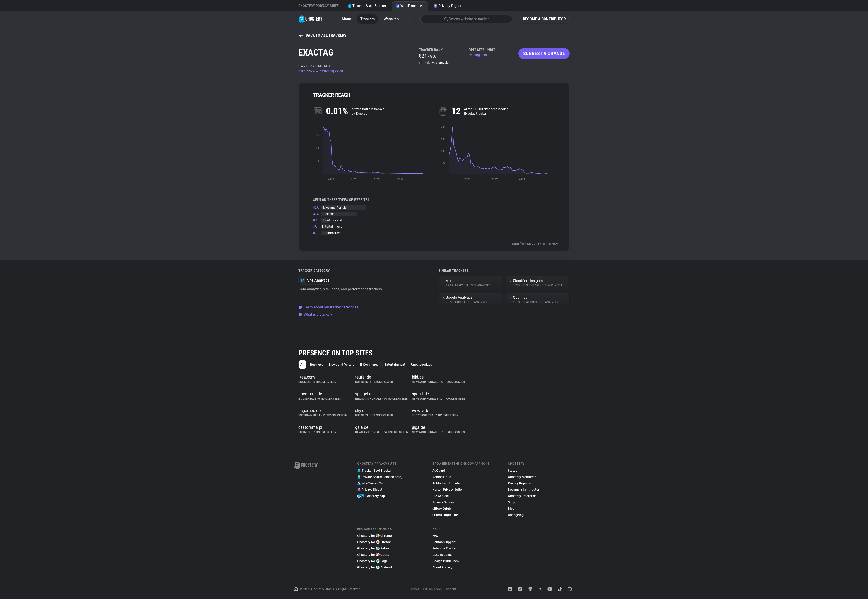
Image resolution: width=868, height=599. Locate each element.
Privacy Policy (432, 589)
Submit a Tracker (444, 548)
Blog (511, 508)
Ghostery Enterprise (522, 496)
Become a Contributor (544, 19)
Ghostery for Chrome (374, 535)
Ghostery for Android (374, 567)
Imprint (451, 589)
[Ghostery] (310, 19)
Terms (415, 589)
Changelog (516, 515)
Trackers (367, 19)
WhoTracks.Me (412, 6)
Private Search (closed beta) (382, 477)
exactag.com (478, 55)
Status (512, 470)
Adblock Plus (441, 477)
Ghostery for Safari (373, 548)
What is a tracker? (318, 314)
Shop (511, 502)
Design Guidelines (445, 561)
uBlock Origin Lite (445, 515)
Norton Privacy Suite (447, 489)
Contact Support (444, 542)
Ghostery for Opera (373, 554)
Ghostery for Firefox (374, 542)
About (346, 19)
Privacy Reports (519, 483)
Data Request (442, 554)
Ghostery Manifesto (522, 477)
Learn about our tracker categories (331, 307)
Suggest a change (544, 53)
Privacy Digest (449, 6)
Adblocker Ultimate (446, 483)
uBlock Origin (442, 508)
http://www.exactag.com (320, 71)
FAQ (435, 535)
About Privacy (442, 567)
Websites (391, 19)
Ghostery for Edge (372, 561)
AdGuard (438, 470)
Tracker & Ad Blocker (369, 6)
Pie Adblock (440, 496)
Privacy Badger (443, 502)
